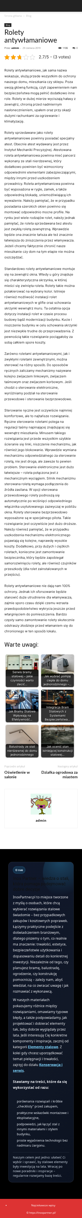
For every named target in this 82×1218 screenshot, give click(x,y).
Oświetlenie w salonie (17, 775)
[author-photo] (41, 814)
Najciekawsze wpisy (43, 1205)
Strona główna (13, 16)
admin (15, 48)
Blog (28, 16)
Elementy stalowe (43, 1046)
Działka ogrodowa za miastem (59, 775)
